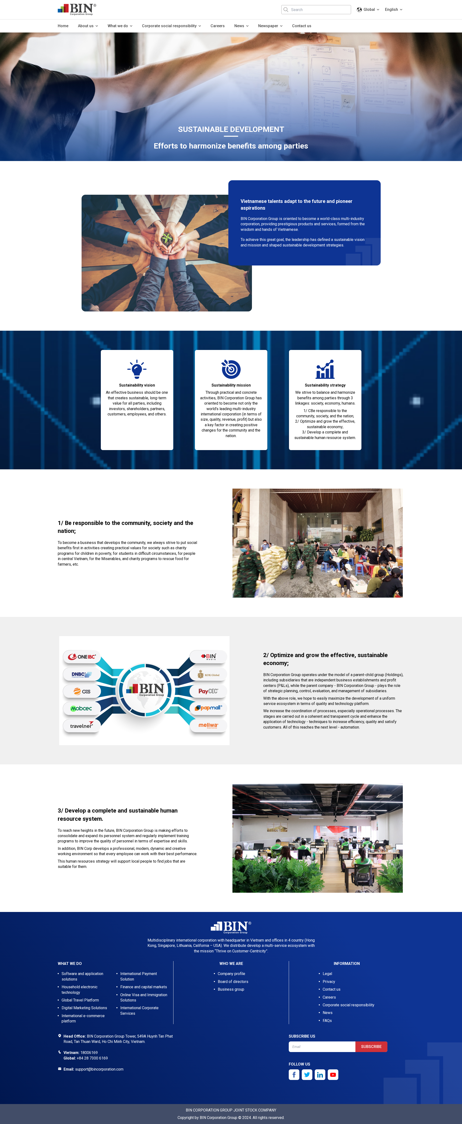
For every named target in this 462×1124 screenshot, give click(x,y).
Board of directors (233, 981)
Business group (231, 989)
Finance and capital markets (143, 987)
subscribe (371, 1046)
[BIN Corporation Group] (77, 9)
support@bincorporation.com (99, 1069)
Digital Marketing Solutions (84, 1008)
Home (63, 26)
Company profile (231, 973)
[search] (285, 9)
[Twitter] (307, 1074)
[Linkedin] (320, 1074)
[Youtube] (333, 1074)
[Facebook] (294, 1074)
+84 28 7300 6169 (92, 1058)
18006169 (89, 1052)
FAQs (327, 1020)
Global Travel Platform (80, 1000)
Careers (218, 26)
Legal (327, 973)
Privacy (329, 981)
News (328, 1012)
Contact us (301, 26)
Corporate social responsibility (348, 1005)
